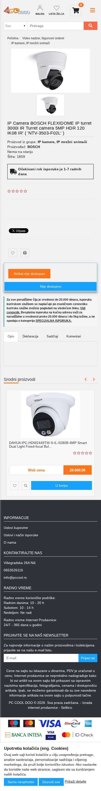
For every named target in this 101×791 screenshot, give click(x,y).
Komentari (73, 336)
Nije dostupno (50, 286)
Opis (11, 336)
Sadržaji (52, 336)
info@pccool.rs (15, 577)
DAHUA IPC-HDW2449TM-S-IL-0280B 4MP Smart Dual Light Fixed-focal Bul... (48, 444)
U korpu (61, 485)
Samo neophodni (21, 782)
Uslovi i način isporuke (21, 535)
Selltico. (67, 708)
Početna (12, 38)
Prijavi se (88, 658)
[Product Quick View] (25, 485)
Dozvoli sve (51, 782)
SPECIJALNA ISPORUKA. (54, 320)
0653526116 (13, 570)
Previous (86, 379)
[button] (92, 10)
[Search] (90, 26)
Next (93, 379)
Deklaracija (30, 336)
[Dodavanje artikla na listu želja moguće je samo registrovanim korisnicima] (13, 253)
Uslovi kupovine (16, 528)
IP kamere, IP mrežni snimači (30, 43)
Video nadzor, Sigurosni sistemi (43, 38)
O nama (10, 542)
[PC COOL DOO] (17, 10)
